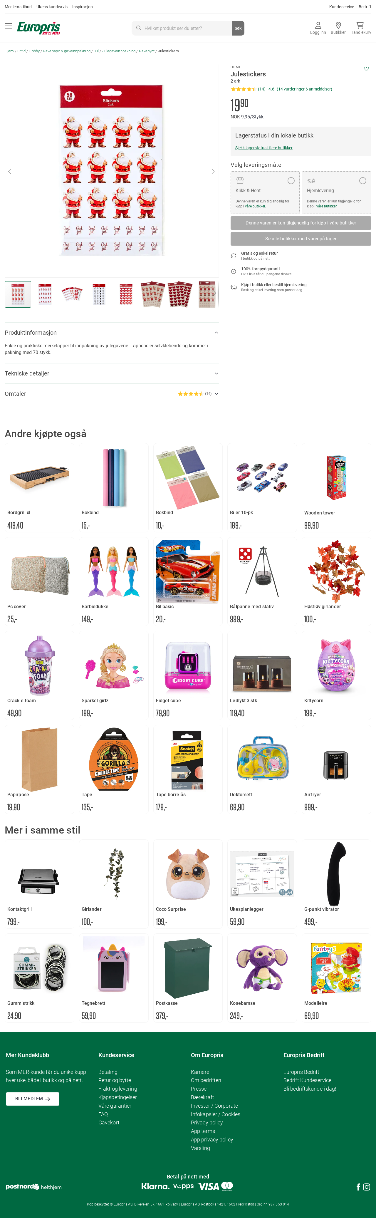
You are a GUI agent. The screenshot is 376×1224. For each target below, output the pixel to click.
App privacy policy (212, 1139)
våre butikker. (255, 206)
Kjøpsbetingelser (117, 1097)
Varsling (200, 1148)
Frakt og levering (117, 1089)
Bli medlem (29, 1098)
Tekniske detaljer (27, 373)
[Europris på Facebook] (358, 1188)
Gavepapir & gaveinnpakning (66, 51)
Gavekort (109, 1122)
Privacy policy (207, 1122)
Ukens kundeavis (52, 6)
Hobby (34, 51)
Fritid (21, 51)
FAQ (103, 1114)
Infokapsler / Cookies (215, 1114)
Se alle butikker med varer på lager (300, 239)
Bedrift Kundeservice (307, 1080)
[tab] (112, 333)
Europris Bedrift (301, 1072)
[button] (10, 171)
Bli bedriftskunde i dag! (309, 1089)
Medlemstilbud (18, 6)
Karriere (200, 1072)
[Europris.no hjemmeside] (38, 28)
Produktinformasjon (31, 332)
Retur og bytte (114, 1080)
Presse (199, 1089)
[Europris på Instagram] (366, 1188)
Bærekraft (202, 1097)
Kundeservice (341, 6)
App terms (203, 1131)
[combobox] (188, 28)
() (304, 89)
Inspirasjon (82, 6)
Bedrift (365, 6)
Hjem (9, 51)
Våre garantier (114, 1106)
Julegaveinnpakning (119, 51)
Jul (96, 51)
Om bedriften (206, 1080)
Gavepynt (147, 51)
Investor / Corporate (214, 1106)
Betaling (108, 1072)
